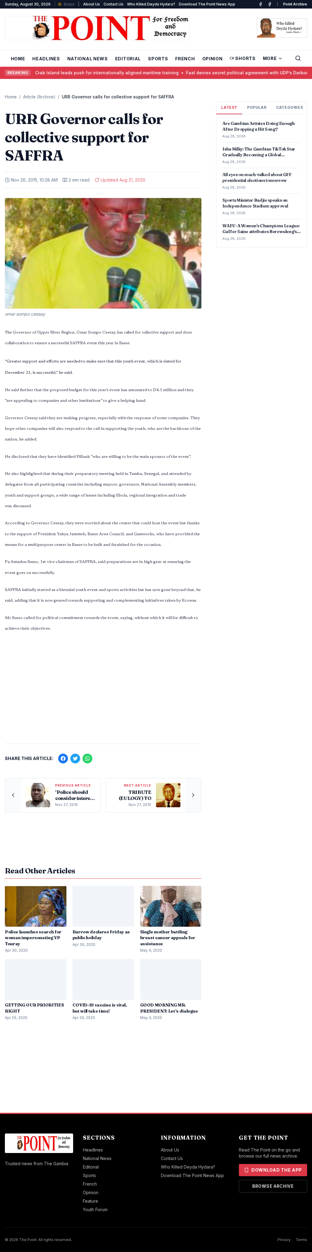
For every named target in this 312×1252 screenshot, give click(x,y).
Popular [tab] (256, 107)
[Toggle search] (298, 58)
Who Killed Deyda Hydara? (151, 4)
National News (87, 58)
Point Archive (295, 4)
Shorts (245, 58)
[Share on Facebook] (63, 758)
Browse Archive (273, 1186)
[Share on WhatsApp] (87, 758)
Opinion (212, 58)
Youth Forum (95, 1209)
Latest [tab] (229, 107)
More (270, 58)
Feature (90, 1201)
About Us (91, 4)
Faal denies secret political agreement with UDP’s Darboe (220, 72)
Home (18, 58)
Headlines (46, 58)
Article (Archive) (39, 96)
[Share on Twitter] (75, 758)
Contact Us (113, 4)
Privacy (284, 1239)
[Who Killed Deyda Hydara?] (282, 28)
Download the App (276, 1169)
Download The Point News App (207, 4)
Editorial (128, 58)
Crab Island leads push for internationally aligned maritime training (79, 72)
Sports (158, 58)
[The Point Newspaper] (270, 4)
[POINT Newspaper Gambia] (260, 4)
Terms (301, 1239)
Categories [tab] (289, 107)
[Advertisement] (103, 691)
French (185, 58)
